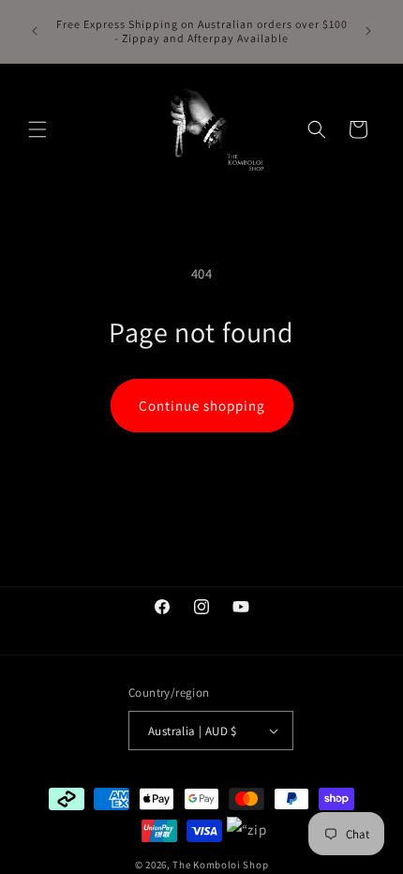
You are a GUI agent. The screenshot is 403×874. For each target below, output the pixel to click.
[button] (37, 129)
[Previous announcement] (34, 31)
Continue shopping (202, 405)
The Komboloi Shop (220, 864)
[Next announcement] (368, 31)
